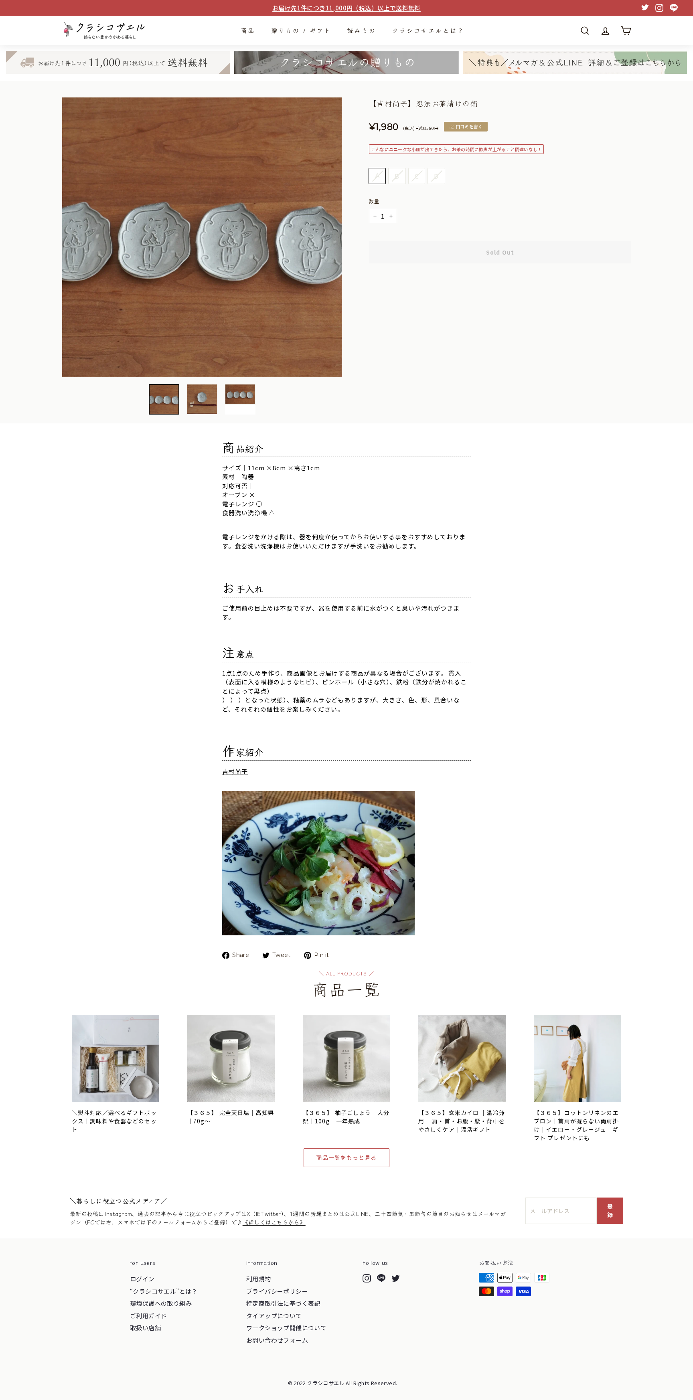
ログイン (142, 1279)
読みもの (361, 30)
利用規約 (258, 1279)
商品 (248, 30)
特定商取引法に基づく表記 (283, 1303)
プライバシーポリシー (277, 1291)
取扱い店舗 (145, 1327)
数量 (374, 201)
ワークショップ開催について (286, 1327)
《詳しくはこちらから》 (274, 1222)
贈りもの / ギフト (301, 30)
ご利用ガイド (148, 1315)
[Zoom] (202, 237)
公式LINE (356, 1214)
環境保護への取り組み (161, 1303)
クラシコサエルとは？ (428, 30)
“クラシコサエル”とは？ (164, 1291)
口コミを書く (469, 126)
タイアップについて (274, 1315)
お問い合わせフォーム (277, 1340)
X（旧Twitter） (265, 1214)
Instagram (118, 1214)
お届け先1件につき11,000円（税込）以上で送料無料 (346, 8)
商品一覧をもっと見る (346, 1157)
